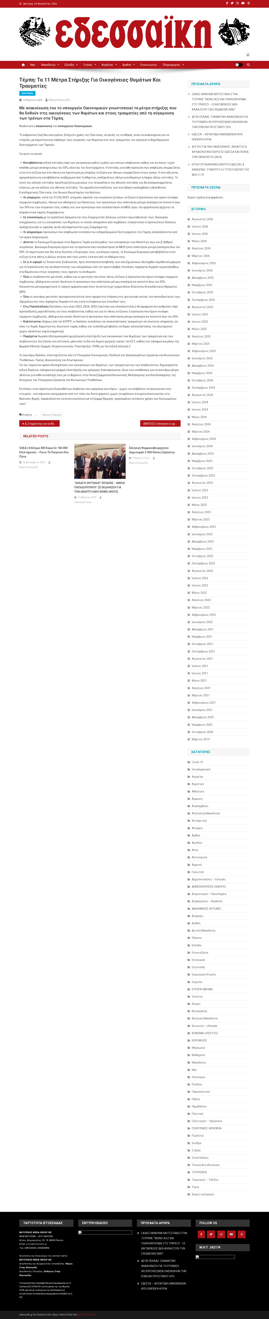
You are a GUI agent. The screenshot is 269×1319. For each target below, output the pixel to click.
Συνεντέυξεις (200, 1157)
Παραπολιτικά (201, 1091)
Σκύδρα (196, 1143)
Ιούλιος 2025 (200, 314)
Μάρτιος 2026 (201, 255)
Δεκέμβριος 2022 (203, 541)
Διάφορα (197, 916)
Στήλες (87, 64)
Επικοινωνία (148, 64)
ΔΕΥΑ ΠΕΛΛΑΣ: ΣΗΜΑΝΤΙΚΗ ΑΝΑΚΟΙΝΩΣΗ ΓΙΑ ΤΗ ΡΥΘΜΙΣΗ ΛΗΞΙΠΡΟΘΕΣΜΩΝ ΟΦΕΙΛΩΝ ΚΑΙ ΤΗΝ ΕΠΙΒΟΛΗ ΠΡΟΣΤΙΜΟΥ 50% (220, 122)
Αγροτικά (198, 784)
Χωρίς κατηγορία (203, 1194)
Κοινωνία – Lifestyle (204, 1025)
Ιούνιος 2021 (200, 673)
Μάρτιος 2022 (201, 607)
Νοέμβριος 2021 (202, 636)
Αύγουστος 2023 (202, 482)
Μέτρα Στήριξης (52, 414)
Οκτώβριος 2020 (202, 732)
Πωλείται (198, 1135)
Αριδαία (197, 842)
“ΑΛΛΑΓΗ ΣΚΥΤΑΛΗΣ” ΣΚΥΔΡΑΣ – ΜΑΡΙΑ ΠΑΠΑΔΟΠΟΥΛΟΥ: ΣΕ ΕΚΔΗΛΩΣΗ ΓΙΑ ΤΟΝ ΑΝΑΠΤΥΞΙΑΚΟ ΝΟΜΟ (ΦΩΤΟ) (99, 487)
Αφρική (197, 864)
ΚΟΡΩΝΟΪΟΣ (199, 1040)
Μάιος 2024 (199, 417)
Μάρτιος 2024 (201, 431)
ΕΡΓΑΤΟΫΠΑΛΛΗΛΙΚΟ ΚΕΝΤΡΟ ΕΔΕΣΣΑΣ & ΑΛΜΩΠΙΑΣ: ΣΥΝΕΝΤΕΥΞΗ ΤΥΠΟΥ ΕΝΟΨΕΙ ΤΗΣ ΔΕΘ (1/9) (220, 169)
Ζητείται (197, 996)
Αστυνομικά (199, 857)
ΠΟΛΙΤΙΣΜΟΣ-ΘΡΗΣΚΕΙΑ (207, 1128)
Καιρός (196, 1003)
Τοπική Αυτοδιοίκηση (206, 1165)
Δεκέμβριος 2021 (203, 629)
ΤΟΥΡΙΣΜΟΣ (199, 1172)
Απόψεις (197, 828)
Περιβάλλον (199, 1106)
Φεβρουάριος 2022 (204, 614)
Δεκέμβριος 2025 (203, 277)
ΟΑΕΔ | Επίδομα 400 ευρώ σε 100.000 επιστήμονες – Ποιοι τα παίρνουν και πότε (44, 452)
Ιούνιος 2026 (200, 233)
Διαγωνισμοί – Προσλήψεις (209, 893)
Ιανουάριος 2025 (202, 358)
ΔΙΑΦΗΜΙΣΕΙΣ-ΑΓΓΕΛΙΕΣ (206, 908)
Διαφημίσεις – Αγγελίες (207, 901)
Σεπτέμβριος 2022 (203, 563)
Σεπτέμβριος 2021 (203, 651)
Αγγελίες (107, 64)
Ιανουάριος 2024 (202, 446)
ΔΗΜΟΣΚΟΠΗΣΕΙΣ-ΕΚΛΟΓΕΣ (209, 886)
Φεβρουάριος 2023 (204, 526)
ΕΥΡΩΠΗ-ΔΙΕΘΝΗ (202, 989)
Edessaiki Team (83, 502)
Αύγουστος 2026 (202, 219)
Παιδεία (197, 1084)
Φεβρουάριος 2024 (204, 438)
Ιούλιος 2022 (200, 578)
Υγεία (195, 1187)
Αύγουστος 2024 (202, 395)
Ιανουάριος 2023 (202, 534)
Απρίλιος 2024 (201, 424)
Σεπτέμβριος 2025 (203, 299)
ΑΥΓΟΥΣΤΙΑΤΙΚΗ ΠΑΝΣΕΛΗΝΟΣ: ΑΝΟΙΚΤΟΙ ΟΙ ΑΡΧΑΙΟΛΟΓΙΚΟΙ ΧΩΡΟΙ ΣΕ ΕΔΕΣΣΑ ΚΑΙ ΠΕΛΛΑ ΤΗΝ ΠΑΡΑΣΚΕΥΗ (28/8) (220, 152)
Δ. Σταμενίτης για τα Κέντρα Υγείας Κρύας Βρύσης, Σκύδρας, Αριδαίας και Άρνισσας (42, 423)
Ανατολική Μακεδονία (206, 813)
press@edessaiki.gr (36, 1244)
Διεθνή (126, 64)
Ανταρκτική (199, 820)
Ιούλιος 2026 (200, 226)
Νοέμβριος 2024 (202, 373)
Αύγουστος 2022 (202, 570)
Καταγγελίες (200, 1011)
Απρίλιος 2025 (201, 336)
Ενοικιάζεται (200, 952)
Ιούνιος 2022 (200, 585)
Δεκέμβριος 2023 (203, 453)
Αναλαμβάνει (200, 806)
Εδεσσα (196, 937)
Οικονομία (27, 93)
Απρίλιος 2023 (201, 512)
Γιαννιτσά (198, 872)
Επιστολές (198, 967)
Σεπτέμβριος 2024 (203, 387)
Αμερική (197, 798)
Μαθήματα (198, 1055)
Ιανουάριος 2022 (202, 622)
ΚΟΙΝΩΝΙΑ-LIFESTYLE (205, 1033)
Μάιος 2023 (199, 504)
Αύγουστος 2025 (202, 307)
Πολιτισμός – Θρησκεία (207, 1121)
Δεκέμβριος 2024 (203, 365)
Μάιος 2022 (199, 592)
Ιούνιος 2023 (200, 497)
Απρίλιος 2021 (201, 688)
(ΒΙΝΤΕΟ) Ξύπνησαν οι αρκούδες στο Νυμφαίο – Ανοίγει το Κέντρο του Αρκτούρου (162, 423)
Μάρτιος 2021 (201, 695)
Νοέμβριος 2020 (202, 724)
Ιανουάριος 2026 (202, 270)
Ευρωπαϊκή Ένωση (204, 974)
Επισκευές (198, 959)
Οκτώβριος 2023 (202, 468)
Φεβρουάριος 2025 (204, 351)
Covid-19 (197, 762)
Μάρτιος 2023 (201, 519)
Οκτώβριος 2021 (202, 644)
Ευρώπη (197, 982)
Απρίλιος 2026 (201, 248)
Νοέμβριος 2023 (202, 461)
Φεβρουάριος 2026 (204, 263)
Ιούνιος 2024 (200, 409)
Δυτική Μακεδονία (203, 930)
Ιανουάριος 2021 (202, 710)
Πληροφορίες (171, 64)
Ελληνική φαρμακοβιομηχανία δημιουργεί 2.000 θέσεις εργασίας (152, 450)
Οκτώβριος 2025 (202, 292)
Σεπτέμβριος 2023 (203, 475)
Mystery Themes (87, 1314)
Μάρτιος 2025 (201, 343)
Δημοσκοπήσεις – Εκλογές (209, 879)
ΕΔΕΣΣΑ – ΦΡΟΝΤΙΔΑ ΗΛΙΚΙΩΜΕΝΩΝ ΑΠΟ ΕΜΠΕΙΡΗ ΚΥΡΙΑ (217, 137)
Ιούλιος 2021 (200, 666)
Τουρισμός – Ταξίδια (205, 1179)
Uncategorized (201, 769)
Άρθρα (196, 835)
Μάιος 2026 (199, 241)
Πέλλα (196, 1099)
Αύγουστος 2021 (202, 658)
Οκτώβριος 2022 (202, 556)
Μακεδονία (48, 64)
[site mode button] (239, 65)
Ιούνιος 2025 (200, 321)
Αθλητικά (198, 791)
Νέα (32, 64)
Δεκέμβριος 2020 (203, 717)
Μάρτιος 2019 (201, 739)
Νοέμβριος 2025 (202, 285)
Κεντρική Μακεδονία (205, 1018)
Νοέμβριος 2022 (202, 548)
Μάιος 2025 (199, 329)
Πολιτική (197, 1113)
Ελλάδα (69, 64)
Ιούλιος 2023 (200, 490)
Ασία (195, 850)
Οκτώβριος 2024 (202, 380)
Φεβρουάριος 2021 (204, 702)
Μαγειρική (198, 1047)
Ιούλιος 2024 (200, 402)
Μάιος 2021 (199, 680)
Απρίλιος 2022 (201, 600)
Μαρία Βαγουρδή (59, 99)
